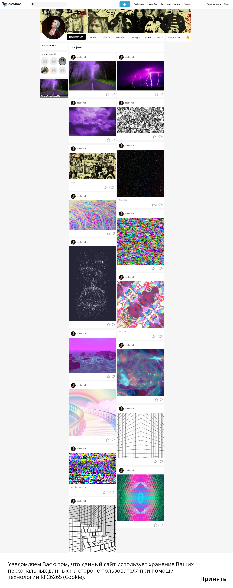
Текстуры (166, 4)
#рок (73, 182)
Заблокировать (51, 11)
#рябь (74, 487)
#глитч (82, 487)
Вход (226, 4)
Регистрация (214, 4)
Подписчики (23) (49, 53)
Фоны (177, 4)
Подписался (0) (48, 45)
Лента (93, 37)
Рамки (187, 4)
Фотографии (174, 37)
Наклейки (152, 4)
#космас (123, 200)
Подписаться (76, 36)
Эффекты (139, 4)
